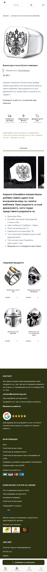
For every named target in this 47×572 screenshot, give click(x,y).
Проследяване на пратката (14, 494)
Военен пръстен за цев (13, 290)
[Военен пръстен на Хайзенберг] (34, 275)
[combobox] (20, 5)
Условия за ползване (11, 497)
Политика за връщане (12, 501)
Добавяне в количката (25, 562)
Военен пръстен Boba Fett (13, 332)
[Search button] (31, 5)
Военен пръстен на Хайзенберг (34, 290)
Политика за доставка (12, 448)
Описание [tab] (23, 148)
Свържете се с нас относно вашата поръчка (22, 402)
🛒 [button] (17, 297)
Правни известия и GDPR (13, 465)
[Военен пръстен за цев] (13, 275)
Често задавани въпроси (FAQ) (16, 490)
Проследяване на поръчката (15, 398)
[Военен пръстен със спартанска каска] (34, 317)
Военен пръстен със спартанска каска (34, 333)
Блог (5, 444)
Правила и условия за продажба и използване (22, 462)
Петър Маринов (24, 70)
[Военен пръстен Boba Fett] (13, 317)
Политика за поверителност (15, 452)
